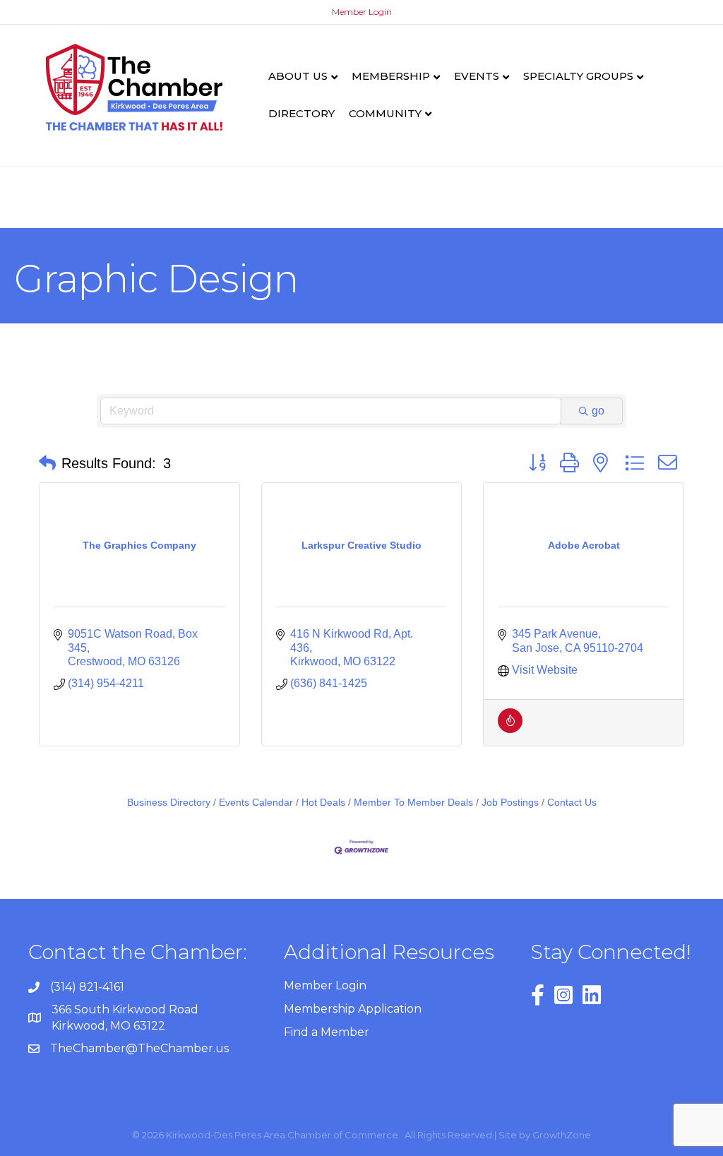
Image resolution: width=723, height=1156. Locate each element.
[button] (47, 463)
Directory (301, 113)
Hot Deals (323, 802)
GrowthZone (561, 1134)
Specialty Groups (578, 76)
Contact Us (572, 802)
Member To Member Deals (413, 802)
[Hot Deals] (510, 729)
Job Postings (510, 802)
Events (476, 76)
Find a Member (326, 1032)
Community (385, 113)
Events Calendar (256, 802)
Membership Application (353, 1008)
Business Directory (168, 802)
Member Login (362, 11)
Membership (391, 76)
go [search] (598, 411)
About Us (298, 76)
